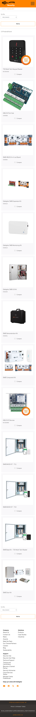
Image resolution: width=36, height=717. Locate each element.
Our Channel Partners (9, 643)
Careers (5, 646)
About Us (6, 632)
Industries (21, 637)
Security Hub (7, 656)
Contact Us (6, 635)
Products (21, 632)
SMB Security (10, 9)
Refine (18, 24)
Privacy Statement (16, 706)
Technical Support (8, 660)
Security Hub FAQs (9, 658)
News (5, 637)
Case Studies (22, 635)
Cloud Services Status (7, 673)
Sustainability (7, 650)
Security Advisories (9, 670)
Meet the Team (7, 641)
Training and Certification (7, 663)
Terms (23, 706)
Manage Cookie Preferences (8, 677)
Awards (5, 639)
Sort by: (3, 14)
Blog (4, 648)
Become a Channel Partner (9, 667)
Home (3, 9)
